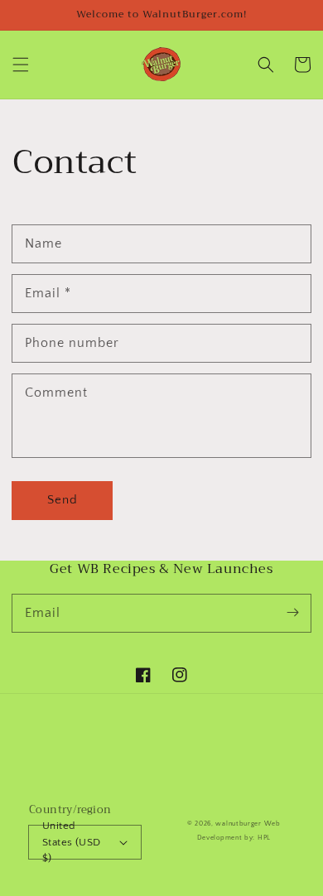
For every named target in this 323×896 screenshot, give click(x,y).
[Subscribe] (292, 613)
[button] (20, 64)
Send (62, 500)
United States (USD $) (71, 842)
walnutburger (238, 823)
